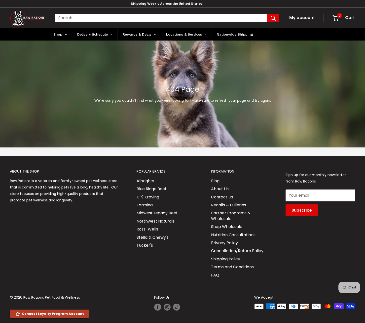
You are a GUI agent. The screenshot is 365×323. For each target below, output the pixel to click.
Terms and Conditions (232, 267)
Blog (215, 181)
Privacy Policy (224, 243)
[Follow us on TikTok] (176, 306)
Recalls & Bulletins (228, 205)
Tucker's (145, 245)
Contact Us (222, 197)
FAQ (215, 275)
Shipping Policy (225, 259)
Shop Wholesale (226, 227)
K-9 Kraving (148, 197)
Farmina (145, 205)
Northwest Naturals (156, 221)
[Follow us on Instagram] (167, 306)
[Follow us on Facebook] (157, 306)
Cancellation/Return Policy (237, 251)
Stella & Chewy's (153, 237)
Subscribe (302, 210)
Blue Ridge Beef (151, 189)
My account (302, 18)
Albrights (145, 181)
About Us (220, 189)
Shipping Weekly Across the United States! (167, 3)
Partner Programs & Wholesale (231, 215)
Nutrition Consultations (233, 235)
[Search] (273, 18)
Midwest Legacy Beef (157, 213)
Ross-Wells (147, 229)
